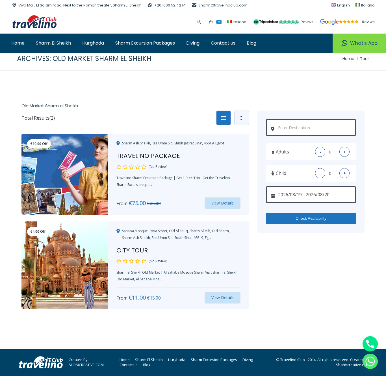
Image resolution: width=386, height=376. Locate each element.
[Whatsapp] (370, 361)
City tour (132, 250)
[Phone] (370, 343)
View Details (222, 203)
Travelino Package (148, 155)
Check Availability (311, 218)
